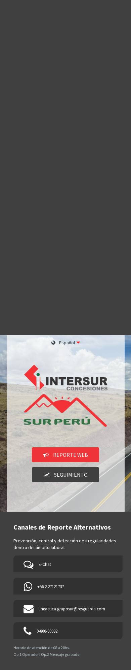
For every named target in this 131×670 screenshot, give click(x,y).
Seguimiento (70, 474)
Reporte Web (70, 454)
